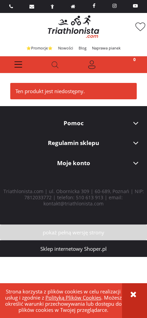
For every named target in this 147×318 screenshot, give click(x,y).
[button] (18, 64)
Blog (82, 47)
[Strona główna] (73, 26)
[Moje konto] (92, 64)
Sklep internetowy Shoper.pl (73, 248)
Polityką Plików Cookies (73, 297)
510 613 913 (89, 197)
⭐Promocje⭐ (39, 47)
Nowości (65, 47)
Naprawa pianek (106, 47)
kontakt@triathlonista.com (73, 203)
